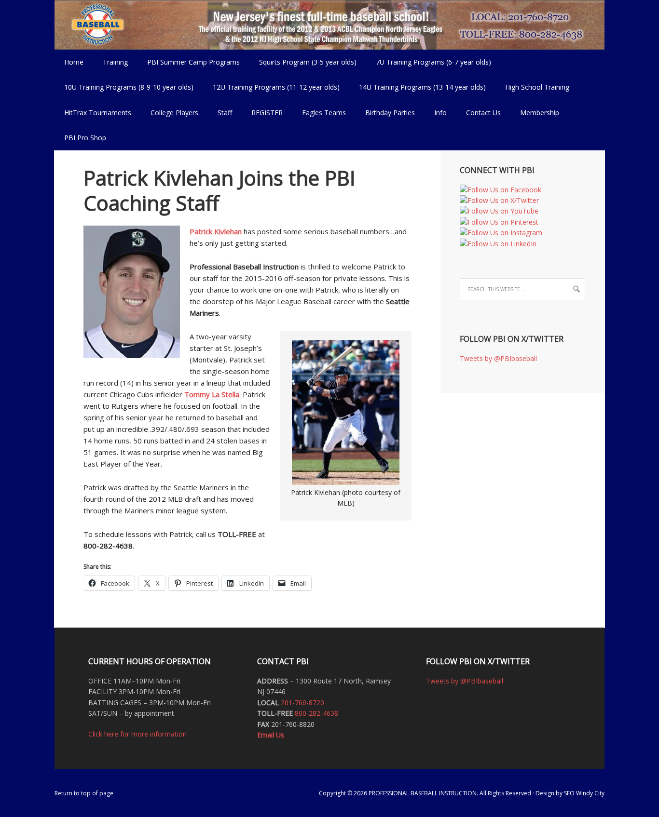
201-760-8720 (302, 702)
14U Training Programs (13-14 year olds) (417, 87)
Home (73, 62)
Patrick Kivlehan (216, 231)
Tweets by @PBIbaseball (498, 358)
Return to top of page (84, 793)
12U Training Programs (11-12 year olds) (271, 87)
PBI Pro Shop (80, 137)
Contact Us (483, 112)
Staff (225, 112)
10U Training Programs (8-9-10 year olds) (124, 87)
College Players (174, 112)
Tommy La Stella (211, 394)
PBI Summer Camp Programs (188, 62)
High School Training (532, 87)
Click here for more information (137, 733)
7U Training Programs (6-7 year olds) (433, 62)
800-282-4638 (316, 713)
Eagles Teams (319, 112)
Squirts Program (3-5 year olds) (308, 62)
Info (436, 112)
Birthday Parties (390, 112)
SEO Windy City (584, 793)
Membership (539, 112)
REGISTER (267, 112)
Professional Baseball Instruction (329, 24)
